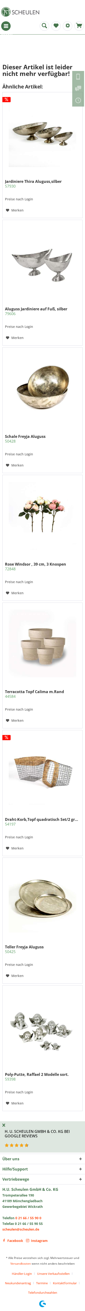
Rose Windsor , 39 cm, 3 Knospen (35, 566)
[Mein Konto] (67, 26)
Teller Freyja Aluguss (24, 949)
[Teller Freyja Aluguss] (42, 898)
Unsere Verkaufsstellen (53, 1273)
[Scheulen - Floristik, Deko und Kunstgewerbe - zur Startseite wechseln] (21, 12)
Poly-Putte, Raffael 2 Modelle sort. (37, 1077)
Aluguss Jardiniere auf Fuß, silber (36, 311)
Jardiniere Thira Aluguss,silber (33, 184)
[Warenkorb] (79, 26)
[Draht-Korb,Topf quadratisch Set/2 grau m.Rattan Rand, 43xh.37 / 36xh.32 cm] (42, 771)
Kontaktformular (65, 1283)
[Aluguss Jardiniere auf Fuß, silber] (42, 260)
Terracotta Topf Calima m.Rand (34, 694)
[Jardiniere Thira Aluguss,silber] (42, 133)
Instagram (39, 1240)
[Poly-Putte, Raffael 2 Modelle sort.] (42, 1026)
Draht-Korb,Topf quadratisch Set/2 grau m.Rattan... (42, 822)
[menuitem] (6, 26)
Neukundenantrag (18, 1283)
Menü (6, 26)
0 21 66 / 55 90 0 (28, 1218)
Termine (42, 1283)
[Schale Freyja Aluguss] (42, 388)
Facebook (15, 1240)
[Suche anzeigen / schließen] (44, 26)
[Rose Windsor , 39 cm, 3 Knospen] (42, 516)
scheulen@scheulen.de (20, 1229)
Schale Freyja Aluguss (25, 439)
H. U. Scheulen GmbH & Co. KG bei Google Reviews (37, 1134)
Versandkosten (20, 1264)
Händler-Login (22, 1273)
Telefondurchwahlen (42, 1292)
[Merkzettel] (56, 26)
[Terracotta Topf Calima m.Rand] (42, 643)
